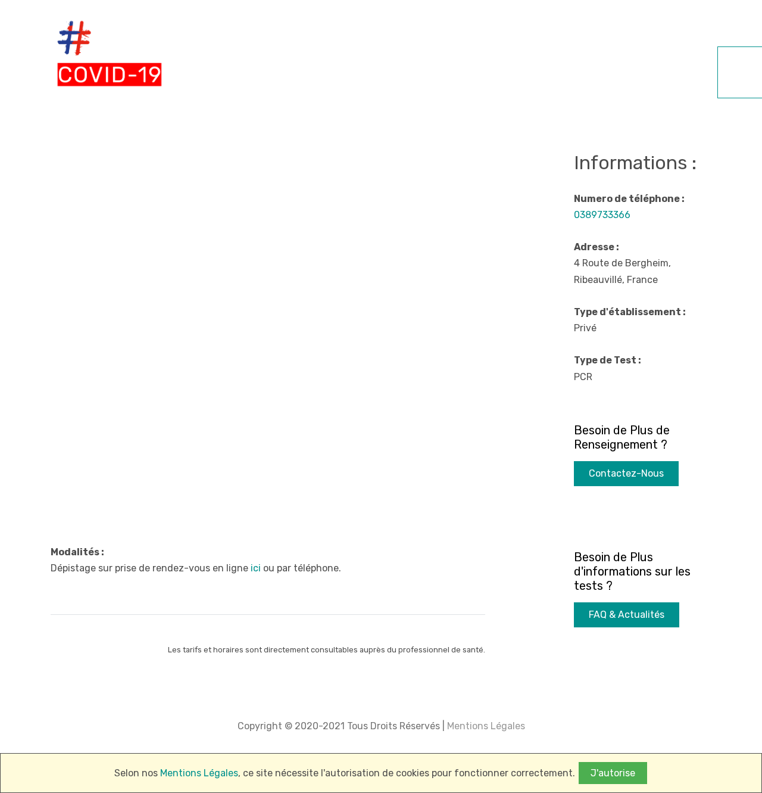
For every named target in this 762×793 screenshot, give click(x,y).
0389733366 (602, 214)
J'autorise (613, 773)
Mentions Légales (485, 726)
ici (256, 568)
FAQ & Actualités (626, 614)
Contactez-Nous (626, 473)
